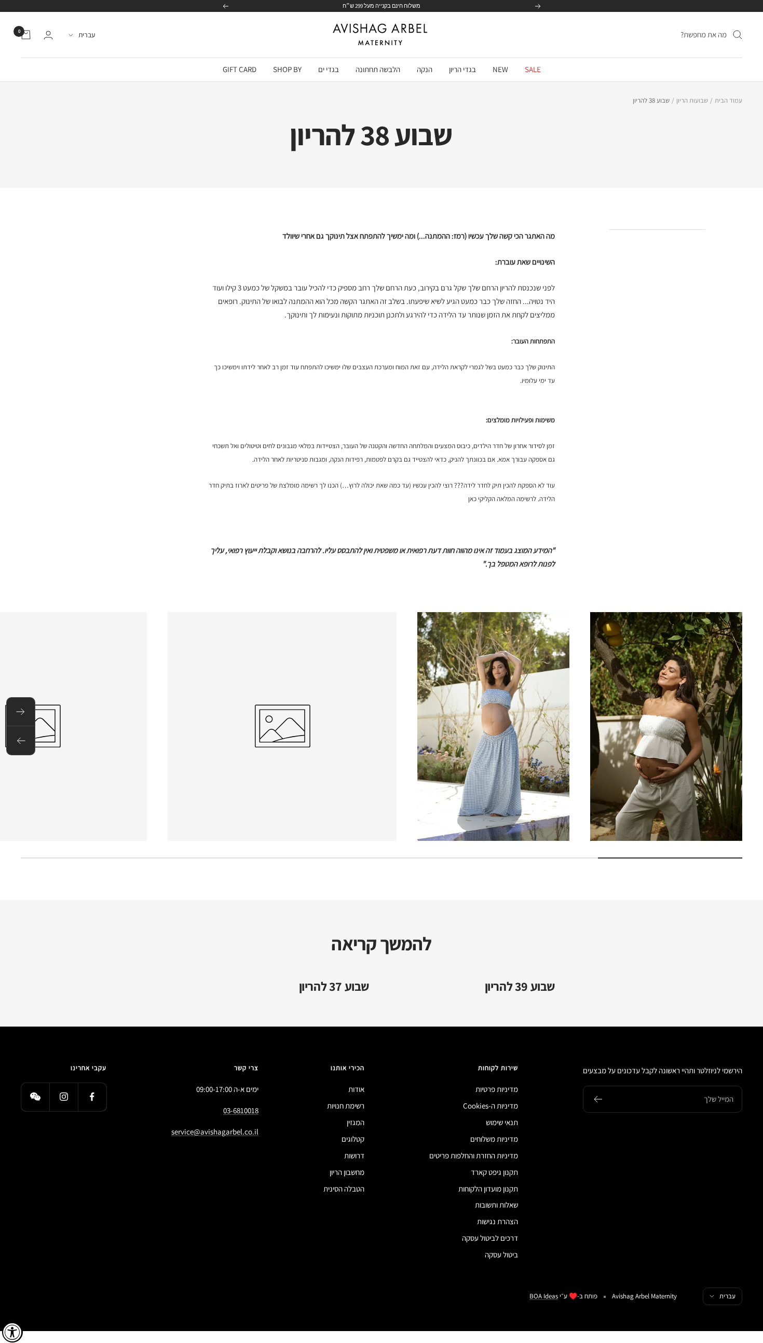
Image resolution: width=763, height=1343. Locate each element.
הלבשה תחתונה (378, 69)
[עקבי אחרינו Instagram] (63, 1097)
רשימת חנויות (345, 1106)
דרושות (354, 1155)
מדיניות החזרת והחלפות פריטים (473, 1155)
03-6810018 (240, 1110)
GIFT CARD (239, 69)
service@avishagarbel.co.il (214, 1132)
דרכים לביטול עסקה (490, 1238)
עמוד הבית (728, 100)
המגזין (355, 1122)
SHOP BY (287, 69)
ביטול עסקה (501, 1254)
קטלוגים (353, 1139)
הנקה (424, 69)
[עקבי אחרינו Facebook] (92, 1097)
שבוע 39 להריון (520, 986)
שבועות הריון (692, 100)
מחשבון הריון (347, 1172)
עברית (86, 34)
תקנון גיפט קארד (494, 1172)
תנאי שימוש (502, 1122)
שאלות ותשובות (496, 1205)
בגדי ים (328, 69)
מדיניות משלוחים (494, 1139)
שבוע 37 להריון (334, 986)
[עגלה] (26, 34)
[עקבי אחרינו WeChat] (35, 1097)
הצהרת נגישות (497, 1221)
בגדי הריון (462, 69)
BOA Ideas (543, 1296)
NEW (500, 69)
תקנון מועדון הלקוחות (488, 1189)
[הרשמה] (597, 1099)
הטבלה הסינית (343, 1189)
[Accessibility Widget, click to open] (12, 1332)
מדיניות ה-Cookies (490, 1106)
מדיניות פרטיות (496, 1089)
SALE (533, 69)
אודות (356, 1089)
